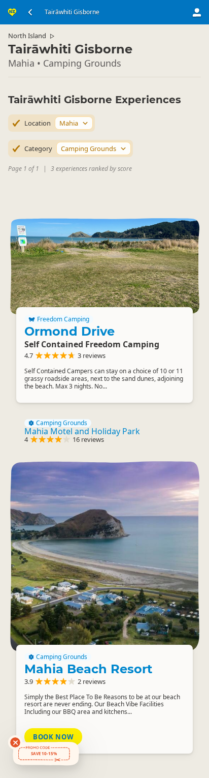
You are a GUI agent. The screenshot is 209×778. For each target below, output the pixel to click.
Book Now (53, 736)
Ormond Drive (69, 331)
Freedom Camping (63, 319)
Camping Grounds (61, 423)
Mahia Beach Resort (88, 669)
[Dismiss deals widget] (15, 742)
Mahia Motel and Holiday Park (82, 431)
